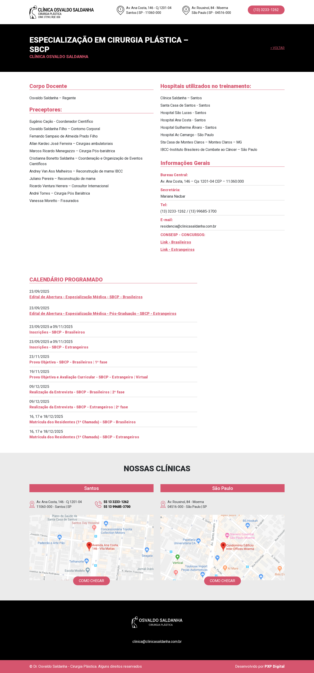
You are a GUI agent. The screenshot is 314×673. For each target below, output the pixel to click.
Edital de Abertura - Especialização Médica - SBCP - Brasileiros (86, 297)
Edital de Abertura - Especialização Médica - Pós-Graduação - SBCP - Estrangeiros (102, 313)
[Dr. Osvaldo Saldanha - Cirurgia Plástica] (69, 12)
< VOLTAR (277, 48)
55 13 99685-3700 (117, 507)
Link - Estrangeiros (177, 249)
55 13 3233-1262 (116, 502)
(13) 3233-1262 (266, 10)
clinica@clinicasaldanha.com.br (157, 641)
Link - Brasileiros (175, 242)
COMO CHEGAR (91, 581)
